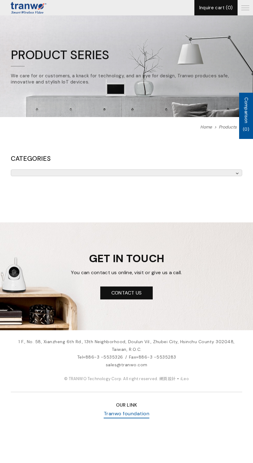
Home (206, 127)
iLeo (184, 378)
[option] (126, 66)
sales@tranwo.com (126, 365)
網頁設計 (167, 378)
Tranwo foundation (127, 413)
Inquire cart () (216, 8)
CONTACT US (126, 293)
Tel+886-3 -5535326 (100, 357)
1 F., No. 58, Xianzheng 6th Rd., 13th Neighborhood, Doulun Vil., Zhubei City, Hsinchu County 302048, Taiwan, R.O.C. (127, 345)
